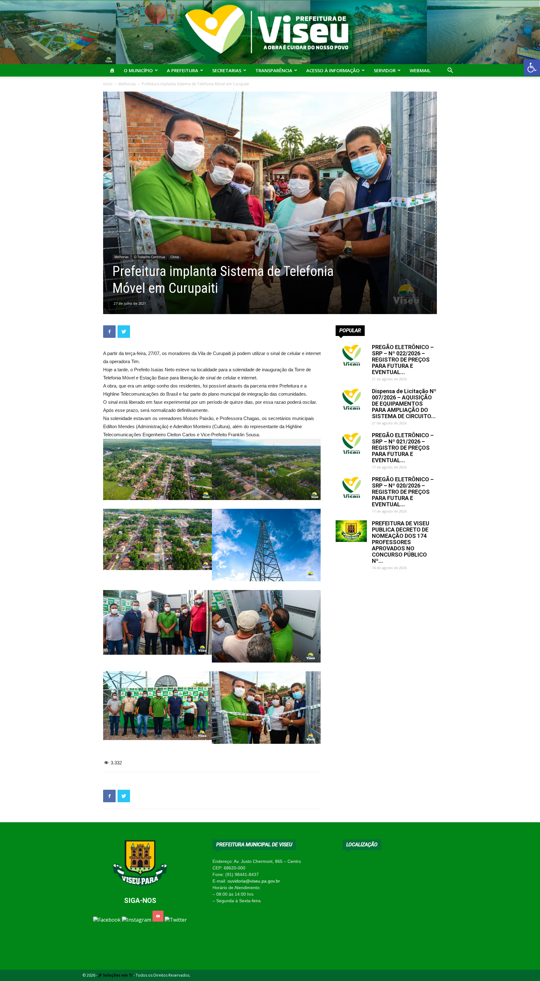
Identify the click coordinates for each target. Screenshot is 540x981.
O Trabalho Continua (149, 257)
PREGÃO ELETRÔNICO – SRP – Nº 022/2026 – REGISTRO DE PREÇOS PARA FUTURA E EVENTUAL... (403, 359)
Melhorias (127, 84)
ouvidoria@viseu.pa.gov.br (254, 880)
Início (107, 84)
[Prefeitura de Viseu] (270, 32)
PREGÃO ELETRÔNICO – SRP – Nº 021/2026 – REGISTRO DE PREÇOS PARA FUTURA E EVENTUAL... (403, 447)
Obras (174, 257)
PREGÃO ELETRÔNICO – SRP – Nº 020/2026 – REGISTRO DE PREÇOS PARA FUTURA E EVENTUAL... (403, 492)
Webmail (420, 70)
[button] (532, 67)
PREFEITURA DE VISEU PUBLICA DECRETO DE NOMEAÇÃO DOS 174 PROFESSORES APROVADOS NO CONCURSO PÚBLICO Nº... (400, 542)
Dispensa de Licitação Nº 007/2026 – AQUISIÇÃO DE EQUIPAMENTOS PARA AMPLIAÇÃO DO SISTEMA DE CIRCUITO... (404, 403)
